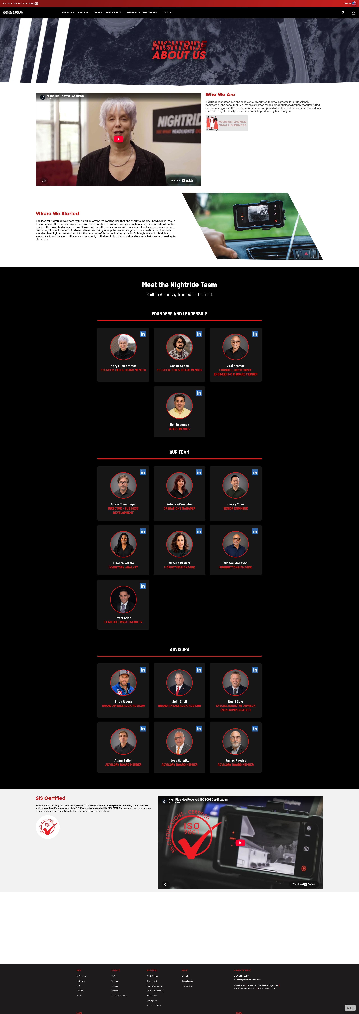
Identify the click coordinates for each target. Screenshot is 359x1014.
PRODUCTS (67, 12)
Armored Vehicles (154, 1005)
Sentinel (79, 990)
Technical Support (119, 995)
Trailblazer (80, 981)
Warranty (115, 981)
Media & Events (113, 12)
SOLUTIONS (83, 12)
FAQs (113, 976)
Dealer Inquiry (187, 981)
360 (78, 986)
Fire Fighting (152, 1000)
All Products (81, 976)
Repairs (114, 986)
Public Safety (152, 976)
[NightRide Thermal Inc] (17, 13)
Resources (132, 12)
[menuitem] (67, 12)
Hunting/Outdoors (154, 986)
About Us (186, 976)
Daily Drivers (152, 995)
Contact (167, 12)
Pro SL (79, 995)
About (97, 12)
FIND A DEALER (150, 12)
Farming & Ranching (155, 990)
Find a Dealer (187, 986)
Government (152, 981)
